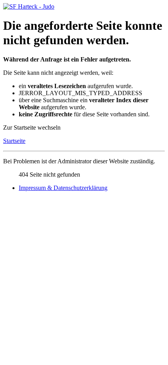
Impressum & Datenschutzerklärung (63, 187)
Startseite (14, 140)
